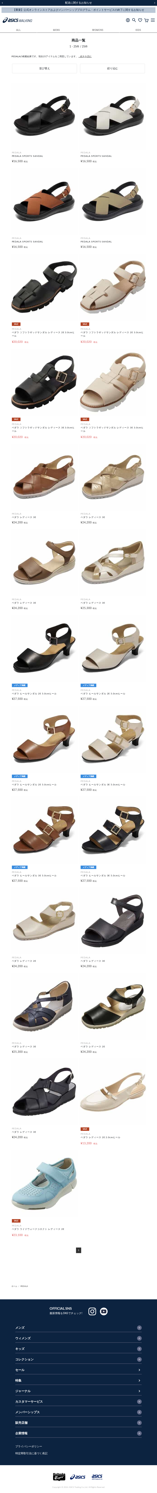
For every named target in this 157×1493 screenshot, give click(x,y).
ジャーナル (23, 1391)
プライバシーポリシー (28, 1446)
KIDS (138, 30)
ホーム (14, 1286)
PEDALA (24, 1286)
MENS (56, 30)
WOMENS (97, 30)
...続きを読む (85, 56)
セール (20, 1370)
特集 (18, 1380)
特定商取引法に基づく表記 (31, 1453)
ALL (18, 30)
